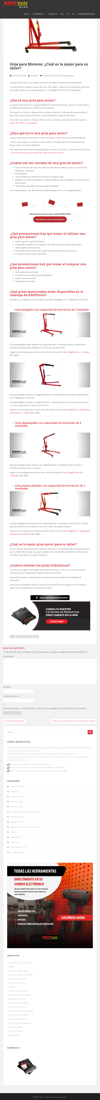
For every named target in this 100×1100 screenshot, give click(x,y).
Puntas (11, 966)
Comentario (9, 656)
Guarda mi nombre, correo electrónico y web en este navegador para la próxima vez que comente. (44, 708)
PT (68, 14)
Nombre (7, 687)
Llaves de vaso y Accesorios (20, 962)
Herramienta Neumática (18, 1015)
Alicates (11, 987)
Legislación (15, 822)
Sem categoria (17, 847)
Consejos (14, 801)
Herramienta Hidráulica (17, 1019)
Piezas (13, 842)
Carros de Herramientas (18, 970)
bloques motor (55, 138)
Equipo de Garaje (15, 1027)
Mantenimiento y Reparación (23, 827)
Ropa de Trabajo (15, 1031)
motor (35, 636)
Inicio (26, 14)
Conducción (15, 796)
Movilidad (15, 837)
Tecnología (15, 852)
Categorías (37, 14)
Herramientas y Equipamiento (62, 75)
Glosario (46, 75)
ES (73, 14)
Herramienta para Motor (18, 1003)
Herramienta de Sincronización (21, 1011)
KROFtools (34, 75)
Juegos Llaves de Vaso (17, 979)
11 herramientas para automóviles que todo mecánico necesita (36, 152)
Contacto (52, 14)
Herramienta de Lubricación (19, 1023)
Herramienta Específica (17, 991)
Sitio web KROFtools (86, 14)
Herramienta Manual (16, 983)
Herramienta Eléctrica (17, 1007)
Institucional (16, 817)
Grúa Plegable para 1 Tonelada (76, 352)
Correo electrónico (11, 696)
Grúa (12, 636)
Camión (14, 791)
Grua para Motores (24, 636)
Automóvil (15, 786)
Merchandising (14, 1035)
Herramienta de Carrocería (19, 995)
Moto (13, 832)
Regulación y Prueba (16, 999)
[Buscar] (90, 732)
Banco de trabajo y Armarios (20, 974)
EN (62, 14)
